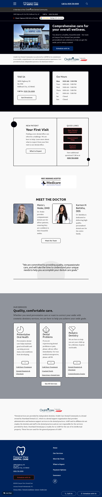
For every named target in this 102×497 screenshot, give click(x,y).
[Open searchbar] (87, 3)
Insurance (57, 475)
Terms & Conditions (28, 489)
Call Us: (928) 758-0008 (70, 4)
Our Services (58, 453)
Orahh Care (43, 489)
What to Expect (36, 151)
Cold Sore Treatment (24, 367)
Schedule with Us (62, 48)
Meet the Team (51, 241)
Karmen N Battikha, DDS (81, 208)
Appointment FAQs (72, 139)
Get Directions (26, 97)
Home (55, 448)
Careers (37, 489)
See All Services (51, 384)
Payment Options (72, 147)
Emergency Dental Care (51, 375)
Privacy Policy (17, 489)
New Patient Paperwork (72, 131)
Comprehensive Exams (76, 374)
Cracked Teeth (47, 371)
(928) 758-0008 (53, 14)
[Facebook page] (55, 481)
